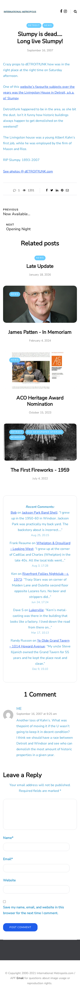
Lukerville (36, 610)
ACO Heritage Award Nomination (40, 400)
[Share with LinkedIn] (56, 190)
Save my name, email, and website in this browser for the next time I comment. (33, 910)
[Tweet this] (51, 190)
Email (8, 859)
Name (8, 838)
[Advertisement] (41, 953)
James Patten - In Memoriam (40, 332)
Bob (14, 512)
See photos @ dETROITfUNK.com (28, 171)
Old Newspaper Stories (44, 432)
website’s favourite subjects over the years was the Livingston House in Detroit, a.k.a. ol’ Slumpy (39, 93)
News (48, 25)
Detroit (34, 25)
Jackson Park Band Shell (39, 512)
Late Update (40, 266)
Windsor (17, 437)
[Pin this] (62, 190)
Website (9, 880)
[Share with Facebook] (46, 190)
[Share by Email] (67, 190)
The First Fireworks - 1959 (40, 470)
